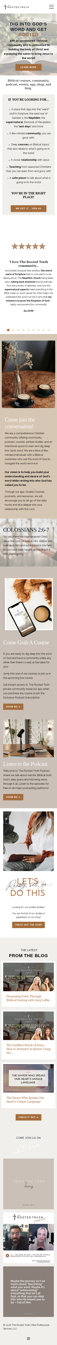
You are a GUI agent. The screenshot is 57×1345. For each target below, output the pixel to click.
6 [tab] (33, 330)
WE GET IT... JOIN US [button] (28, 208)
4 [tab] (23, 330)
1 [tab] (8, 330)
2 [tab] (13, 330)
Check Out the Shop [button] (28, 925)
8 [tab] (43, 330)
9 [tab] (48, 330)
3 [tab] (18, 330)
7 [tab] (38, 330)
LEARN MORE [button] (28, 67)
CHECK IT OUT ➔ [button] (28, 1117)
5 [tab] (28, 330)
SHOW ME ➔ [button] (13, 707)
